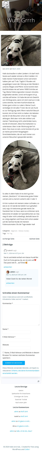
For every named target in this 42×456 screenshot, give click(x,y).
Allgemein (14, 231)
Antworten (8, 267)
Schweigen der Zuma (21, 396)
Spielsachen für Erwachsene (21, 393)
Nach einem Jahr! (21, 402)
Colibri (27, 449)
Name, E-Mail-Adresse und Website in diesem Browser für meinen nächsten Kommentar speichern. (21, 355)
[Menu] (38, 4)
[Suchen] (38, 381)
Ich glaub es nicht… (24, 421)
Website (6, 345)
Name (5, 329)
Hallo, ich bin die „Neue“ (24, 431)
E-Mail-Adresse (9, 337)
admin (7, 69)
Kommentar (8, 303)
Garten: (21, 390)
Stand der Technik (21, 399)
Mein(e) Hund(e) (23, 231)
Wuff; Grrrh (24, 411)
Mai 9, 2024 (16, 69)
